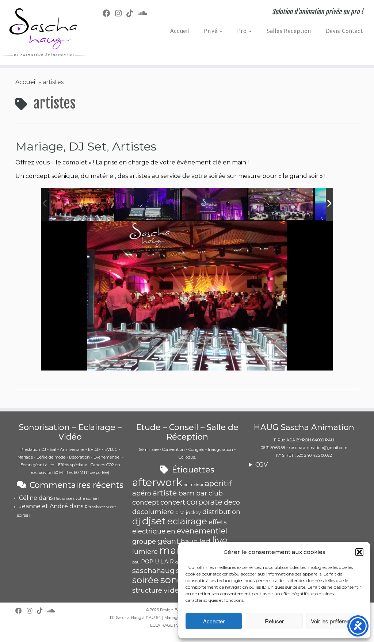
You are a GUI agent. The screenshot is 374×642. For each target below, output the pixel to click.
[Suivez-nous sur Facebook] (109, 13)
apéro (141, 493)
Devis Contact (344, 30)
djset (154, 521)
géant (168, 541)
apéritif (218, 483)
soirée (145, 579)
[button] (359, 552)
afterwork (157, 482)
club (216, 493)
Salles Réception (288, 30)
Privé (211, 30)
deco (232, 502)
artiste (165, 492)
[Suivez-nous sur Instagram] (120, 13)
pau (136, 562)
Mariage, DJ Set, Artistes (85, 146)
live (220, 540)
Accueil (179, 30)
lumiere (145, 552)
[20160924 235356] (215, 204)
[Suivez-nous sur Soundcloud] (145, 13)
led (204, 541)
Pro (242, 30)
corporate (204, 501)
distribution (221, 512)
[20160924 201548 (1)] (281, 204)
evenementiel (202, 530)
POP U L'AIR (157, 561)
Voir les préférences (334, 621)
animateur (193, 484)
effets (218, 522)
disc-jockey (188, 512)
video (173, 590)
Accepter (214, 621)
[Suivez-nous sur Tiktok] (132, 13)
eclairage (187, 521)
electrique (148, 531)
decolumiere (153, 512)
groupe (144, 541)
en (171, 531)
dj (136, 521)
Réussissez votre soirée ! (76, 498)
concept (145, 502)
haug (189, 541)
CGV (261, 464)
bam (186, 493)
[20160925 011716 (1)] (148, 204)
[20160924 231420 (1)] (81, 204)
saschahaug (153, 570)
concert (172, 502)
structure (147, 590)
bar (201, 493)
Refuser (274, 621)
